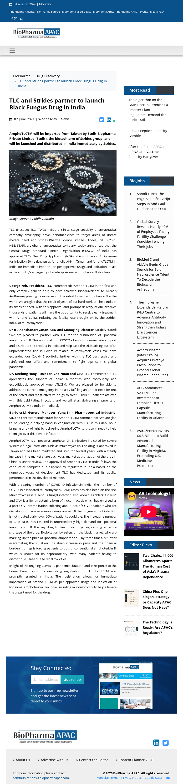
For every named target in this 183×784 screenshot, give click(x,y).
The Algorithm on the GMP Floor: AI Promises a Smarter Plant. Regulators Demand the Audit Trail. (148, 109)
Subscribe (72, 679)
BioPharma (21, 76)
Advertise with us (54, 760)
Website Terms (107, 778)
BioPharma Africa (103, 11)
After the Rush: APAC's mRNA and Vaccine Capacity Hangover (146, 151)
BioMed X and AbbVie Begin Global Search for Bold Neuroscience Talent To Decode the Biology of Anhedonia (153, 274)
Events (144, 11)
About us (23, 760)
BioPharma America (22, 11)
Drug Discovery (48, 76)
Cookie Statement (157, 778)
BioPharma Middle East (76, 11)
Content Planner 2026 (136, 760)
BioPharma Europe (48, 11)
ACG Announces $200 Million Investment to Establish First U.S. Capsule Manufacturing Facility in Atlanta (152, 403)
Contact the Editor (93, 760)
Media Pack (157, 11)
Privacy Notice (131, 778)
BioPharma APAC (127, 11)
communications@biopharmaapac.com (41, 778)
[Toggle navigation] (12, 50)
